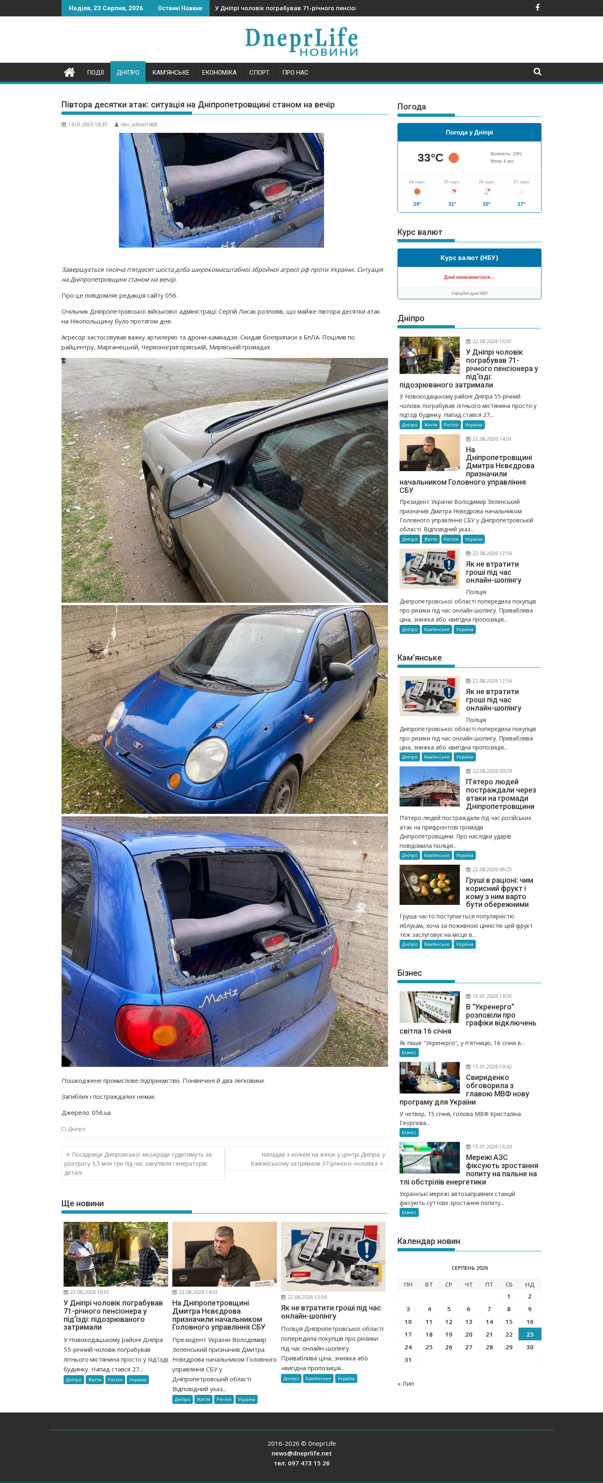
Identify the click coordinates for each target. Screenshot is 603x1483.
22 (509, 1334)
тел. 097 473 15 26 (302, 1463)
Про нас (295, 72)
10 (408, 1321)
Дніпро (127, 72)
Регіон (115, 1379)
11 (429, 1321)
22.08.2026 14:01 (198, 1292)
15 (509, 1321)
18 (429, 1334)
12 (448, 1321)
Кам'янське (318, 1378)
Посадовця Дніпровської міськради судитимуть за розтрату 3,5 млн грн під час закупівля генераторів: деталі (138, 1163)
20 (469, 1334)
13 (469, 1321)
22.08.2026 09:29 (491, 771)
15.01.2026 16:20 (491, 1146)
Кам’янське (171, 72)
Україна (137, 1379)
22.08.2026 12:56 (306, 1297)
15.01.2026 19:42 (491, 1066)
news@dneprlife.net (302, 1453)
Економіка (219, 72)
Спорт (259, 72)
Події (95, 72)
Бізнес (409, 1052)
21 (489, 1334)
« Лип (405, 1383)
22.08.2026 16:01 (89, 1292)
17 (408, 1334)
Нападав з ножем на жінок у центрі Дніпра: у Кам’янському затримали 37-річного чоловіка (318, 1158)
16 (530, 1321)
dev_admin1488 (139, 124)
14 (489, 1321)
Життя (94, 1379)
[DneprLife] (69, 71)
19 (448, 1334)
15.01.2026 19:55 (491, 996)
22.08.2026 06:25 (491, 869)
